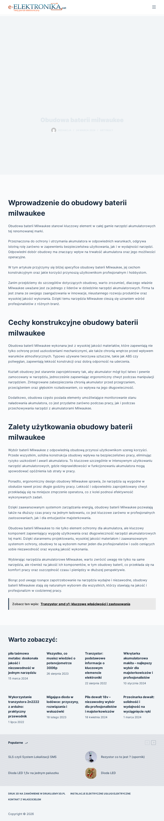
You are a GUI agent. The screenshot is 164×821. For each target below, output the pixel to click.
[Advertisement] (82, 44)
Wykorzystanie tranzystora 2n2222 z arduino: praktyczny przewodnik (23, 706)
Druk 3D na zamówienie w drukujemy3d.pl (36, 793)
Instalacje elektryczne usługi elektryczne (100, 793)
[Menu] (154, 7)
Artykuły (106, 130)
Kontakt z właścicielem (24, 799)
